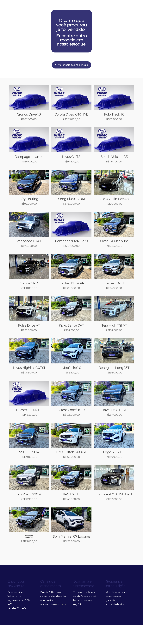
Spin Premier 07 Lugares (71, 536)
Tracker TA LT (114, 283)
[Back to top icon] (137, 619)
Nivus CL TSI (71, 157)
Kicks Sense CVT (71, 325)
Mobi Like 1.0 (71, 368)
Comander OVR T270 (71, 241)
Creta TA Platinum (114, 241)
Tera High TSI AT (114, 325)
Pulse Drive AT (29, 325)
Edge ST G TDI (114, 452)
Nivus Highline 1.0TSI (29, 368)
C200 (29, 536)
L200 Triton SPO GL (71, 452)
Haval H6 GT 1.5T (114, 410)
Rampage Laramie (29, 157)
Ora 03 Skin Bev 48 (114, 199)
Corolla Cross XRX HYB (71, 114)
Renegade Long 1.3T (114, 368)
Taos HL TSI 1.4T (29, 452)
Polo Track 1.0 (114, 114)
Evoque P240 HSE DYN (114, 494)
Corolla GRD (29, 283)
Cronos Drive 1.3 (29, 114)
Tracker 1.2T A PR (71, 283)
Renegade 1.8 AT (28, 241)
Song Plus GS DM (71, 199)
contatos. (61, 604)
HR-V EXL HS (71, 494)
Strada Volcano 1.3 (114, 157)
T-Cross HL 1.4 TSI (29, 410)
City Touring (29, 199)
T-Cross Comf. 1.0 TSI (71, 410)
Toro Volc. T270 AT (29, 494)
